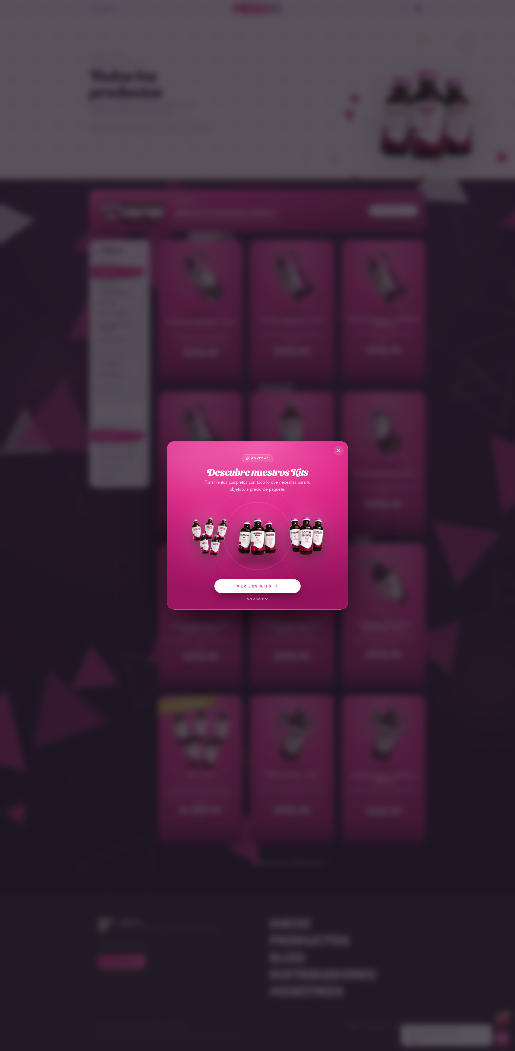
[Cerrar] (339, 450)
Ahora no (257, 598)
